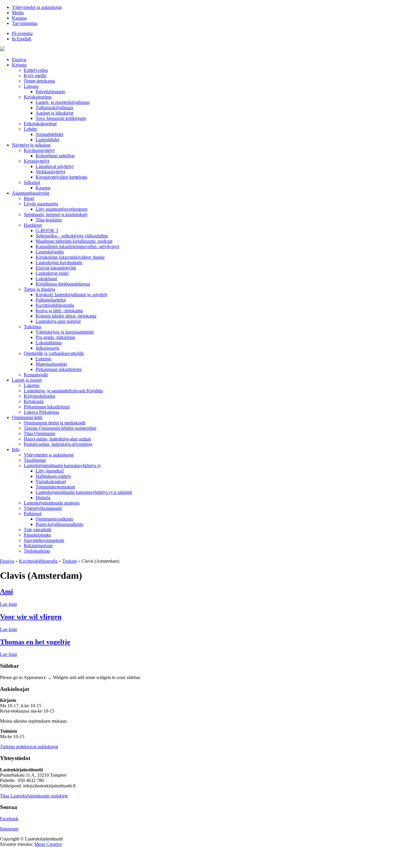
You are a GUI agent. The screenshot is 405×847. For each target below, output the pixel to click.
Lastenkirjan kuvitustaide (59, 262)
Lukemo (43, 358)
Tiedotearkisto (37, 550)
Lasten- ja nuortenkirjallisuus (63, 102)
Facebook (9, 818)
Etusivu (19, 59)
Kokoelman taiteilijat (55, 155)
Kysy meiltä (35, 75)
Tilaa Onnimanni (39, 433)
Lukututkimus (49, 342)
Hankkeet (33, 225)
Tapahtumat (35, 460)
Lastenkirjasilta (50, 251)
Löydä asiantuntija (41, 203)
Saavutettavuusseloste (44, 540)
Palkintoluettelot (51, 299)
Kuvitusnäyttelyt (39, 150)
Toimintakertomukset (55, 486)
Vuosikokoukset (51, 481)
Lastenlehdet (47, 139)
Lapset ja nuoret (27, 380)
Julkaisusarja (47, 347)
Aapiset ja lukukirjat (54, 112)
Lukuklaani (46, 278)
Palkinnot (33, 513)
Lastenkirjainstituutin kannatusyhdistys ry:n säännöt (84, 492)
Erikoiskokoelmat (40, 123)
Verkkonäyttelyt (50, 171)
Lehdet (30, 128)
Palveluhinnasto (50, 91)
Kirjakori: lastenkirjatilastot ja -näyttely (72, 294)
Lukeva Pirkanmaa (41, 412)
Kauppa (19, 17)
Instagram (9, 828)
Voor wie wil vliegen (30, 617)
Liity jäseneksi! (50, 470)
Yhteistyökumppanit (43, 508)
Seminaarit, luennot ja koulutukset (55, 214)
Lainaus (31, 86)
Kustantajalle (36, 374)
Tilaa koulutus (49, 219)
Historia (43, 497)
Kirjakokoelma (38, 96)
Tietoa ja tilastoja (39, 289)
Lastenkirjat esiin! (52, 273)
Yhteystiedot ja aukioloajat (37, 7)
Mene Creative (48, 844)
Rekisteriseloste (38, 545)
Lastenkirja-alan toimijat (58, 321)
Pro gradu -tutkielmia (55, 337)
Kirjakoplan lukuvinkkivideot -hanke (70, 257)
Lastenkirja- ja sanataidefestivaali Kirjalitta (63, 390)
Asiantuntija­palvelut (30, 193)
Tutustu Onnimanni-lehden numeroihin (60, 428)
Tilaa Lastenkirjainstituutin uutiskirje (34, 795)
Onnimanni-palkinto (54, 518)
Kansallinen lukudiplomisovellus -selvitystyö (77, 246)
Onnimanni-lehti (27, 417)
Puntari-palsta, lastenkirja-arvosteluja (58, 444)
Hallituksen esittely (53, 476)
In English (21, 38)
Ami (6, 591)
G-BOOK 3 (47, 230)
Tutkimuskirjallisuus (54, 107)
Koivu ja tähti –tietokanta (59, 310)
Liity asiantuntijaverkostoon (61, 209)
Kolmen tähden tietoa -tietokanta (66, 315)
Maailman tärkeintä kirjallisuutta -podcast (74, 241)
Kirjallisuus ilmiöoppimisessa (63, 283)
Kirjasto (19, 64)
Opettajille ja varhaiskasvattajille (54, 353)
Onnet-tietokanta (39, 80)
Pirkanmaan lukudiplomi (59, 369)
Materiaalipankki (51, 364)
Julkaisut (32, 182)
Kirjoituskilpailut (39, 396)
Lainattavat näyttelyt (55, 166)
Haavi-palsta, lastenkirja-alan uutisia (57, 438)
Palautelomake (37, 534)
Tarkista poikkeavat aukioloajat (29, 746)
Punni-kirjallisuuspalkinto (59, 524)
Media (18, 12)
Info (16, 449)
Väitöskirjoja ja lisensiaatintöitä (65, 331)
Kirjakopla (34, 401)
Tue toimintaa (24, 23)
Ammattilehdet (49, 134)
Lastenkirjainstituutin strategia (51, 502)
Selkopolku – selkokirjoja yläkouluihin (72, 235)
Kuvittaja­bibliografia (55, 305)
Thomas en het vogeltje (35, 642)
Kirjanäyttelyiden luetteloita (61, 177)
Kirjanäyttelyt (36, 161)
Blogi (29, 198)
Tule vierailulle (38, 529)
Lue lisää (8, 604)
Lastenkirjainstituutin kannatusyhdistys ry (62, 465)
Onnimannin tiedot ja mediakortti (54, 422)
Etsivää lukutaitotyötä (56, 267)
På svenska (22, 33)
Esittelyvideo (36, 70)
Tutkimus (32, 326)
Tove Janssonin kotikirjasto (61, 118)
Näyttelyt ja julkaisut (31, 144)
